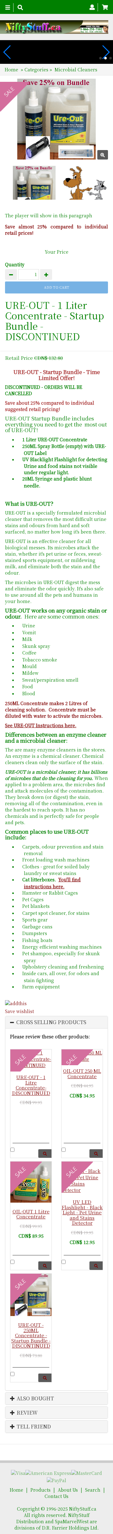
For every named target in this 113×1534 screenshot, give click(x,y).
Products (40, 1490)
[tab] (56, 1022)
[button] (100, 58)
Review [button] (26, 1413)
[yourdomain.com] (54, 27)
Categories (37, 69)
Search (92, 1490)
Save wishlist (19, 1011)
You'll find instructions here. (52, 882)
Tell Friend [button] (33, 1426)
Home (11, 69)
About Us (68, 1490)
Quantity (14, 264)
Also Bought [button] (34, 1398)
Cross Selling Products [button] (51, 1022)
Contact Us (56, 1496)
